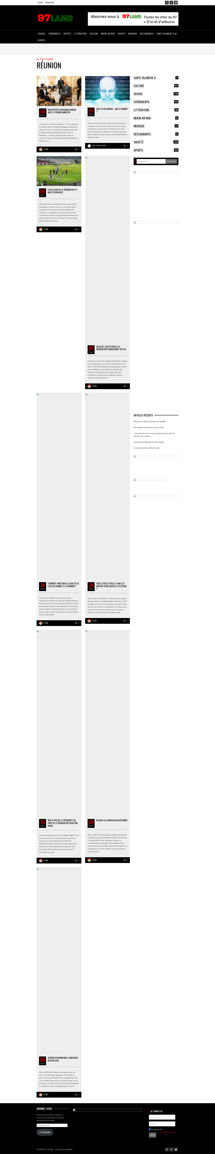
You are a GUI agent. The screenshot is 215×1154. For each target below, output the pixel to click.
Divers (156, 94)
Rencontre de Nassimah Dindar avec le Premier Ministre (62, 111)
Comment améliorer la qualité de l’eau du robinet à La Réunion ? (63, 585)
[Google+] (171, 2)
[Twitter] (176, 2)
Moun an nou (156, 118)
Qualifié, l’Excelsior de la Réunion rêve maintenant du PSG (111, 348)
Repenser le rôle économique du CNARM (149, 421)
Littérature (156, 110)
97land (45, 149)
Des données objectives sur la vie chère (149, 427)
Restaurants (156, 134)
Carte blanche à (156, 78)
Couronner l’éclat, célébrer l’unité (146, 448)
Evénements (156, 102)
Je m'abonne (44, 1132)
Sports (156, 150)
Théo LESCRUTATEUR (99, 146)
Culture (156, 86)
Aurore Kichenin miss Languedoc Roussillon (63, 1059)
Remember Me (156, 1129)
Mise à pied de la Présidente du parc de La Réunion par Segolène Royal (63, 823)
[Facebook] (167, 2)
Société (156, 142)
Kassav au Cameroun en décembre (111, 820)
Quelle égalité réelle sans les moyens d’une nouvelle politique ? (111, 586)
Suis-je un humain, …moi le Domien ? (111, 110)
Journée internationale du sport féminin (149, 442)
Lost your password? (167, 1132)
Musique (156, 126)
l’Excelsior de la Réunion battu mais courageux (62, 191)
